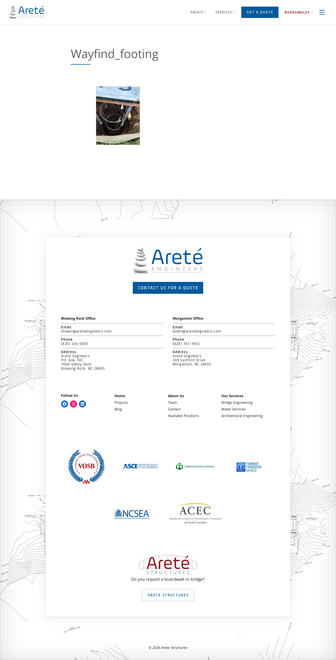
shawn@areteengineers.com (86, 331)
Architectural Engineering (242, 415)
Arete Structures (168, 595)
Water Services (233, 409)
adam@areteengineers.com (197, 331)
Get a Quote (260, 12)
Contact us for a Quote (168, 288)
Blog (118, 409)
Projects (121, 402)
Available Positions (183, 415)
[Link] (118, 143)
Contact (174, 409)
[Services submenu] (234, 12)
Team (172, 402)
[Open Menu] (322, 12)
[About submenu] (205, 12)
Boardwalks (297, 12)
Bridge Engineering (237, 402)
